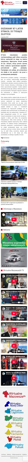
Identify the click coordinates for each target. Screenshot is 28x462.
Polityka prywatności (16, 454)
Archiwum (3, 454)
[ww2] (14, 240)
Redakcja (24, 454)
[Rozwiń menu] (25, 2)
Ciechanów (6, 137)
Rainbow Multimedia (14, 457)
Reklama (9, 454)
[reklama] (14, 257)
